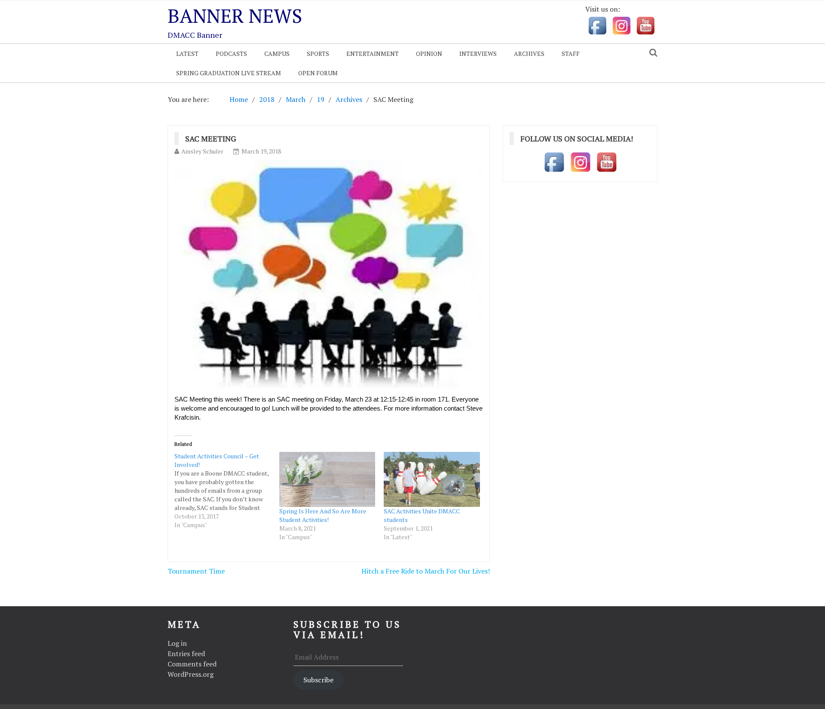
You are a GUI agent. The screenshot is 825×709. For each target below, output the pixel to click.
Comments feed (192, 664)
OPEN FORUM (318, 73)
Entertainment (372, 53)
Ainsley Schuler (202, 151)
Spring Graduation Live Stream (228, 73)
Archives (529, 53)
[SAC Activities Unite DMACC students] (432, 479)
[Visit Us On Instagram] (621, 25)
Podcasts (231, 53)
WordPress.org (191, 674)
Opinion (429, 53)
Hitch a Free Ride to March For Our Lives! (425, 571)
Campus (277, 53)
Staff (571, 53)
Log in (177, 643)
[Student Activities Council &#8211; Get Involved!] (226, 490)
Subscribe (318, 679)
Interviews (478, 53)
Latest (187, 53)
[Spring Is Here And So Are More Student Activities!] (327, 479)
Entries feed (186, 653)
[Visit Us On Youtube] (645, 25)
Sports (318, 53)
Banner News (235, 15)
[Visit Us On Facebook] (597, 25)
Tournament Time (196, 571)
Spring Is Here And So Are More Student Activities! (322, 515)
